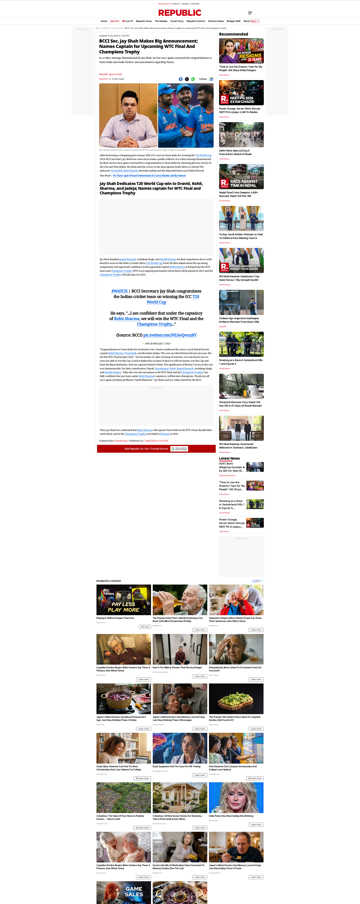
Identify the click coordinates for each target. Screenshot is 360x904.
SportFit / (107, 28)
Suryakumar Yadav (165, 368)
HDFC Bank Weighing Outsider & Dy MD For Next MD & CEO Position (232, 469)
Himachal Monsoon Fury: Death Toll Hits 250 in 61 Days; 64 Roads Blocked (240, 404)
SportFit (103, 79)
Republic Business (227, 476)
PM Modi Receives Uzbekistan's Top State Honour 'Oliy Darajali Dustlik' (239, 278)
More (253, 21)
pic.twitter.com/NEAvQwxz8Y (169, 335)
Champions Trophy (117, 193)
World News (224, 201)
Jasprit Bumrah (127, 259)
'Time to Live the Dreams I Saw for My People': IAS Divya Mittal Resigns (240, 68)
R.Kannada (195, 4)
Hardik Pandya (168, 259)
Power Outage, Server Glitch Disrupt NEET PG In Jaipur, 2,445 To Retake (239, 110)
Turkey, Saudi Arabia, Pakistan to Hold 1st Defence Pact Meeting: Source (241, 236)
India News (224, 75)
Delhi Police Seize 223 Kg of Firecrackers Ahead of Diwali (235, 152)
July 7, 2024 (164, 343)
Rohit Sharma (130, 170)
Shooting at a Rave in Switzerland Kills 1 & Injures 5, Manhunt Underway (232, 506)
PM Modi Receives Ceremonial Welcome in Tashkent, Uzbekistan (238, 445)
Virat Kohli (116, 170)
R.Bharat (176, 4)
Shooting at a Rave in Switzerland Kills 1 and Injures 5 (241, 362)
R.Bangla (185, 4)
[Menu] (248, 12)
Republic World (164, 4)
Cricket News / (118, 28)
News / (99, 28)
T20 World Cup (203, 155)
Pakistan (165, 433)
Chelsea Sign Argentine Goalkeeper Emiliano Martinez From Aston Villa (239, 320)
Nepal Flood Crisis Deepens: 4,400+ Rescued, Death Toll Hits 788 (238, 194)
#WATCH (120, 291)
